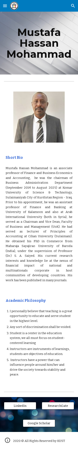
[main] (39, 43)
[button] (5, 5)
